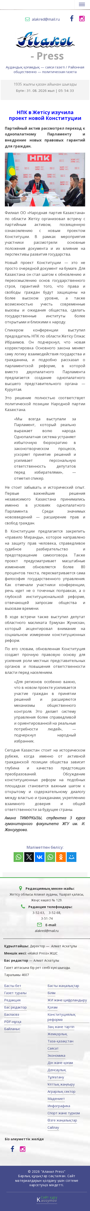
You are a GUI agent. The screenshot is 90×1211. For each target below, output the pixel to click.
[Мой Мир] (71, 857)
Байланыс (12, 1028)
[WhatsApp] (18, 857)
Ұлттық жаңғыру (61, 1084)
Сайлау (53, 1127)
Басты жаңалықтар (63, 985)
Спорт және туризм (64, 1113)
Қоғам (52, 1007)
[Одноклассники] (61, 857)
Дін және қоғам (60, 1062)
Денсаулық (57, 1069)
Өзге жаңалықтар (62, 1120)
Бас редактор (15, 1007)
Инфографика (59, 1105)
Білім (51, 992)
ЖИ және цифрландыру (67, 1000)
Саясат (53, 1048)
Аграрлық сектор (61, 1091)
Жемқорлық (57, 1033)
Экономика (56, 1055)
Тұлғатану (56, 1077)
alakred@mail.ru (46, 19)
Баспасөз (11, 1014)
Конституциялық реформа (61, 1017)
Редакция (12, 1000)
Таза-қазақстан (60, 1041)
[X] (29, 857)
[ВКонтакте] (40, 857)
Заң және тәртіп (61, 1026)
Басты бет (12, 985)
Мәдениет (56, 1098)
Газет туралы (15, 992)
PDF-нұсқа (12, 1021)
